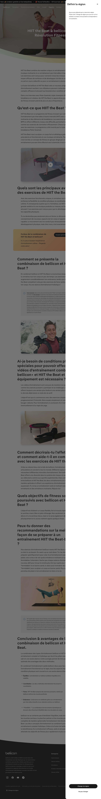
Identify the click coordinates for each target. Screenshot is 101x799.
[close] (97, 4)
